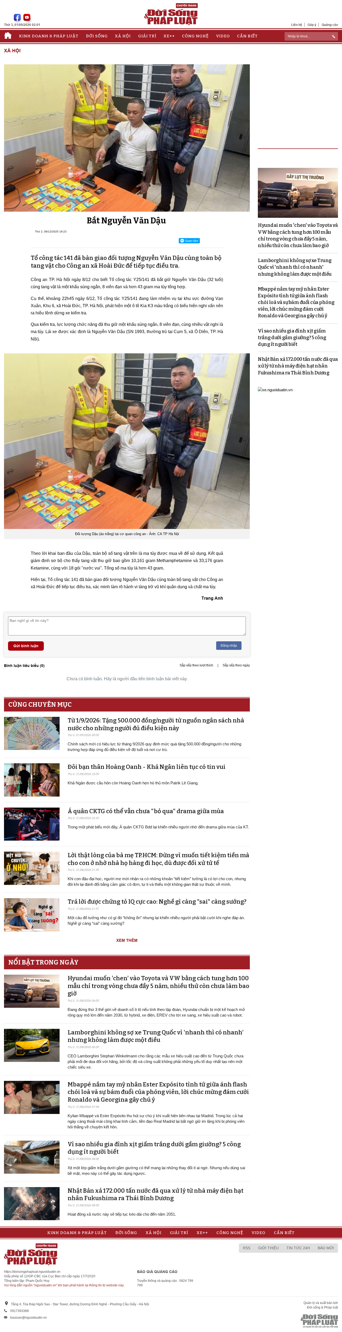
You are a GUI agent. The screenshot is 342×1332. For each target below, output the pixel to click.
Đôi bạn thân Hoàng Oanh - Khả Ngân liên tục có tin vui (147, 766)
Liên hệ (296, 25)
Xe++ (169, 36)
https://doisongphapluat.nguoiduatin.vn (32, 1272)
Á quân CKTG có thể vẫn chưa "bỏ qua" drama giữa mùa (146, 811)
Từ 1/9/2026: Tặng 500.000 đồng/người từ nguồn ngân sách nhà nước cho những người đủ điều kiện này (156, 724)
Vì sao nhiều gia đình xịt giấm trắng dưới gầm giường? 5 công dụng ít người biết (292, 337)
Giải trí (147, 36)
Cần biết (247, 36)
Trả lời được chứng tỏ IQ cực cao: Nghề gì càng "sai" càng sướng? (157, 901)
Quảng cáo (330, 25)
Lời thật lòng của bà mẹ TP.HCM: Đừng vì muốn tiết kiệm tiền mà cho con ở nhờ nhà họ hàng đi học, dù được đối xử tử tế (158, 859)
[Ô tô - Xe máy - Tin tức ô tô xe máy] (275, 389)
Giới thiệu (268, 1248)
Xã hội (123, 36)
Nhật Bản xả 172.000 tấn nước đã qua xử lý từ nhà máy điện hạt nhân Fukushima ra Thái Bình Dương (155, 1194)
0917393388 (19, 1311)
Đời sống (97, 36)
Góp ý (312, 25)
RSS (246, 1248)
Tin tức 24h (298, 1248)
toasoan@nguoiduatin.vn (28, 1317)
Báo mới (326, 1248)
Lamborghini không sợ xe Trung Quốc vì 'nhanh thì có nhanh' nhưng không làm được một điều (156, 1036)
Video (223, 36)
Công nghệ (195, 36)
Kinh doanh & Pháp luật (49, 36)
